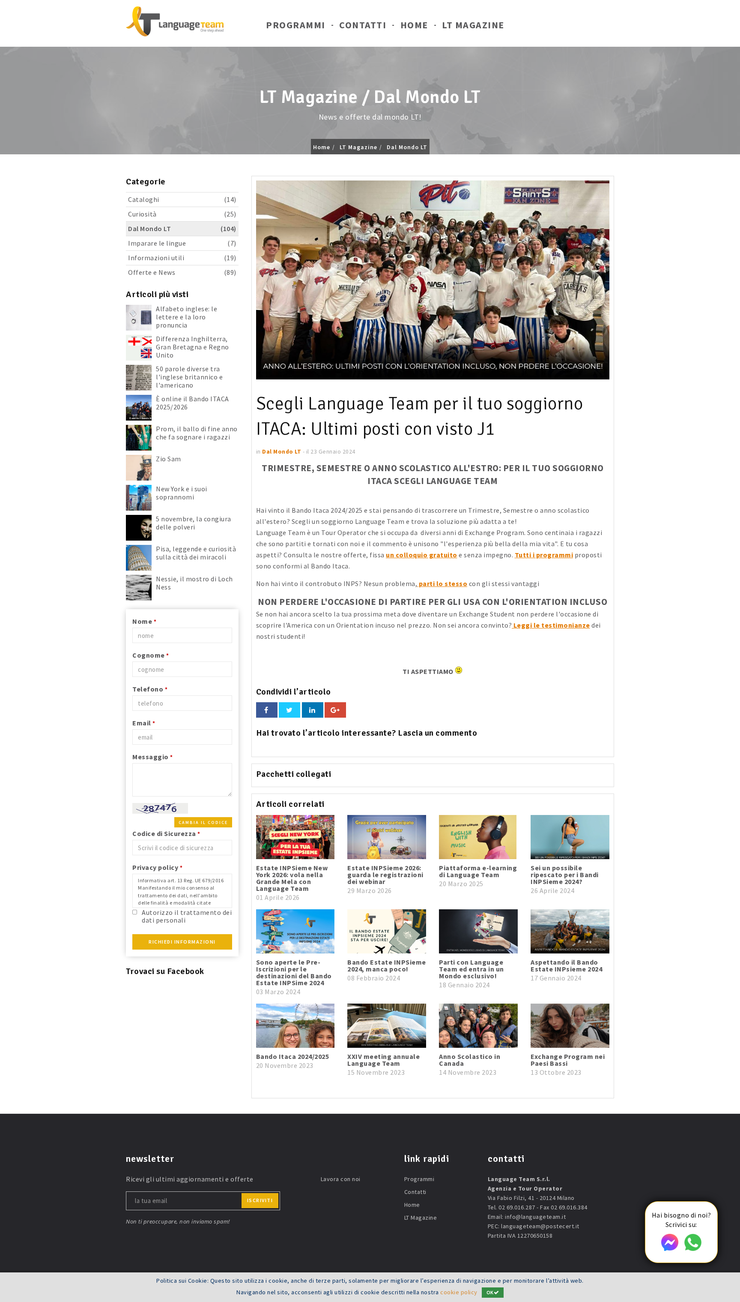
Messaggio (152, 756)
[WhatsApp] (693, 1248)
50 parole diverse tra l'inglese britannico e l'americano (189, 376)
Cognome (150, 655)
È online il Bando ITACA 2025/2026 (192, 402)
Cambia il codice (203, 822)
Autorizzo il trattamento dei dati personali (187, 916)
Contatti (362, 25)
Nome (144, 621)
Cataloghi (182, 199)
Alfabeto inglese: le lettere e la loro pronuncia (186, 316)
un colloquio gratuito (421, 554)
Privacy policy (157, 867)
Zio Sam (168, 458)
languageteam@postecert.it (540, 1226)
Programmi (295, 25)
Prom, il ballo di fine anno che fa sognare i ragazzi (197, 432)
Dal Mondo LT (407, 147)
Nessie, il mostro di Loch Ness (194, 582)
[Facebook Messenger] (669, 1248)
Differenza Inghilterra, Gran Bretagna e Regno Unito (192, 346)
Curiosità (182, 214)
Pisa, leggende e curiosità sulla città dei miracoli (196, 552)
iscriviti (260, 1200)
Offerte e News (182, 272)
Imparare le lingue (182, 243)
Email (143, 723)
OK (490, 1292)
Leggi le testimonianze (551, 625)
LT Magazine (473, 25)
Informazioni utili (182, 257)
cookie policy (458, 1292)
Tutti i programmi (544, 554)
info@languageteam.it (535, 1217)
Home (414, 25)
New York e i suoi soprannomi (181, 492)
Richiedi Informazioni (182, 941)
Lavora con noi (341, 1179)
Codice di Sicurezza (166, 833)
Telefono (149, 689)
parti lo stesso (442, 583)
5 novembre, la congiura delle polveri (193, 522)
